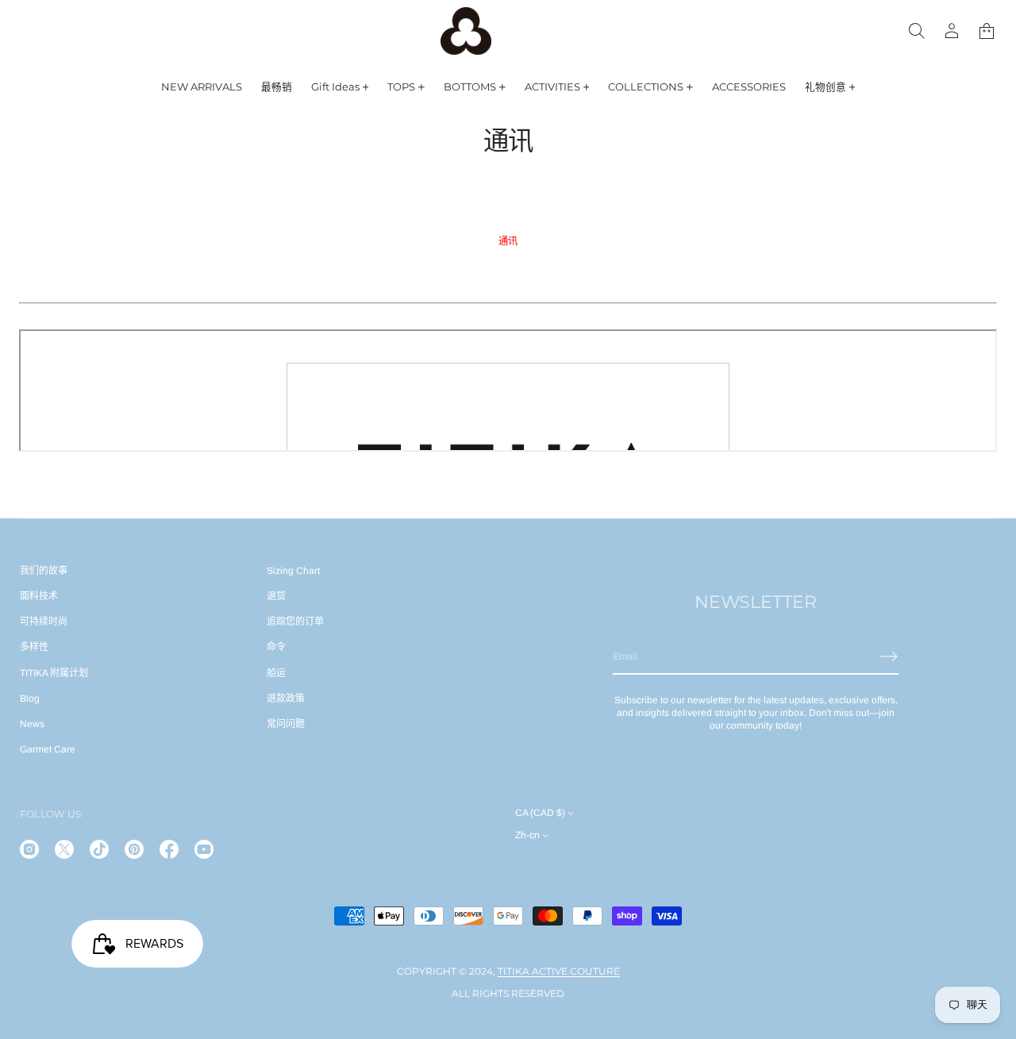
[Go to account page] (951, 30)
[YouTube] (204, 849)
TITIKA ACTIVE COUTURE (559, 971)
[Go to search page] (916, 30)
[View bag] (986, 30)
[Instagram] (29, 849)
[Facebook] (169, 849)
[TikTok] (99, 849)
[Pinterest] (134, 849)
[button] (986, 30)
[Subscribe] (889, 656)
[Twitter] (64, 849)
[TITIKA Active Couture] (466, 31)
